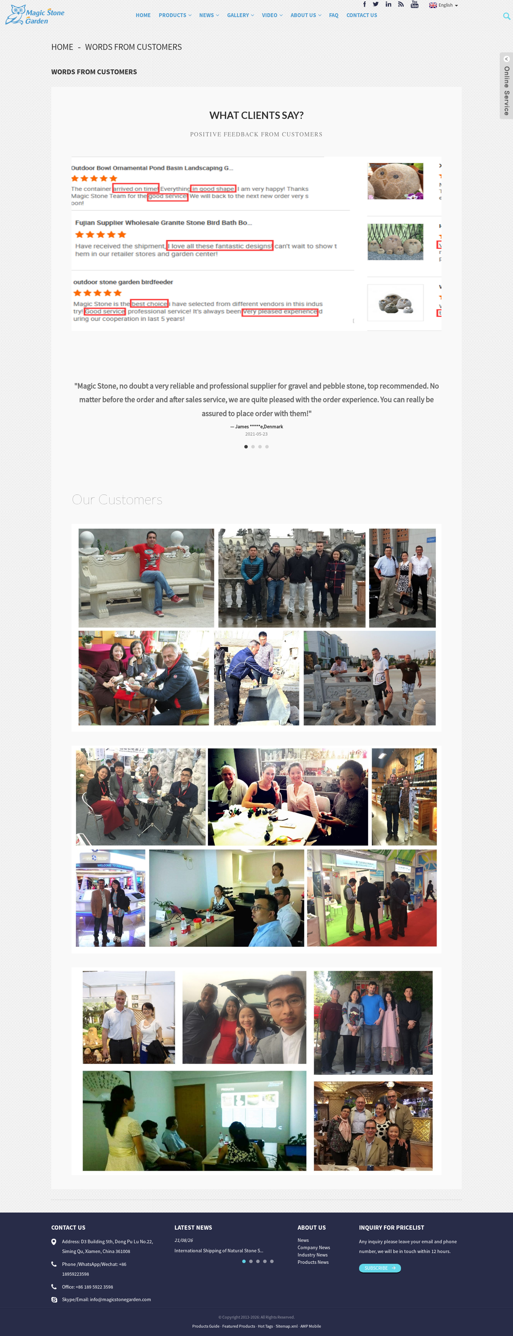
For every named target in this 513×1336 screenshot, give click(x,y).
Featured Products (238, 1312)
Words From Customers (133, 46)
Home (143, 15)
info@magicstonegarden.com (120, 1285)
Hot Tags (265, 1312)
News (206, 15)
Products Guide (206, 1312)
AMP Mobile (310, 1312)
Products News (313, 1248)
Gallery (238, 15)
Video (269, 15)
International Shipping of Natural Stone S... (218, 1236)
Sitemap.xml (287, 1312)
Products (172, 15)
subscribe (376, 1254)
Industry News (313, 1241)
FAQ (334, 15)
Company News (314, 1233)
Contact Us (362, 15)
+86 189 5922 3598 (94, 1273)
